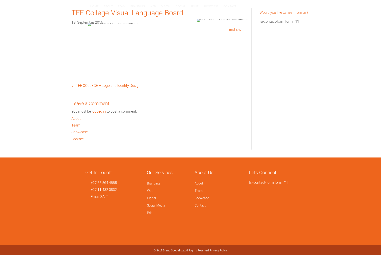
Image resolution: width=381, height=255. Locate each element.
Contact (229, 6)
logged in (99, 111)
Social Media (156, 205)
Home (94, 6)
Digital (166, 6)
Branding (137, 6)
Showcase (210, 6)
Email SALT (235, 29)
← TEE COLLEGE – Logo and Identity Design (105, 85)
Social (181, 6)
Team (121, 6)
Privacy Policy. (218, 250)
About (108, 6)
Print (194, 6)
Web (153, 6)
